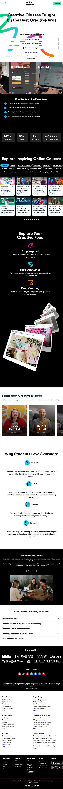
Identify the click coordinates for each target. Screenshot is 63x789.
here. (31, 686)
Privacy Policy (34, 55)
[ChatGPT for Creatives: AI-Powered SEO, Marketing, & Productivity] (7, 206)
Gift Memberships (42, 762)
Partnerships (18, 766)
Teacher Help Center (30, 768)
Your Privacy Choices (44, 781)
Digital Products (43, 765)
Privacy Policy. (32, 58)
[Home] (30, 3)
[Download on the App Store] (55, 763)
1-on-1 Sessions (43, 767)
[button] (3, 3)
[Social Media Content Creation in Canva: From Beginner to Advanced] (23, 186)
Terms (35, 781)
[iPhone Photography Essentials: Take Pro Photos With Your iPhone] (55, 206)
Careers (5, 764)
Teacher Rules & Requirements (31, 772)
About (4, 762)
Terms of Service (25, 55)
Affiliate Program (19, 764)
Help (25, 781)
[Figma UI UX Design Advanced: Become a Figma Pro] (55, 186)
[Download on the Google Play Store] (55, 767)
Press (4, 766)
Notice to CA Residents (32, 782)
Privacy (30, 781)
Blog (4, 768)
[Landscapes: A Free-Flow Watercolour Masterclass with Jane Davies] (39, 186)
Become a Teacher (29, 765)
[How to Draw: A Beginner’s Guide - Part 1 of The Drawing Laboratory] (23, 206)
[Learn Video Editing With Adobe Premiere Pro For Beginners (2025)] (39, 206)
